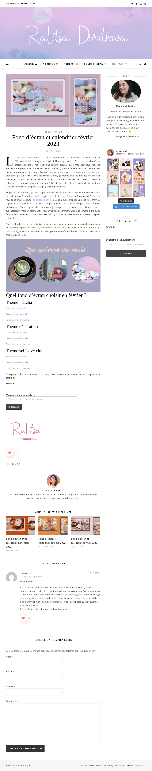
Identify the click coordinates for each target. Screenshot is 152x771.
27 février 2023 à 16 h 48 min (31, 577)
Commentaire (13, 700)
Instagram (139, 765)
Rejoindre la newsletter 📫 (20, 3)
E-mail (10, 671)
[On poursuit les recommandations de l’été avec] (139, 165)
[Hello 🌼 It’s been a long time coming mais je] (113, 190)
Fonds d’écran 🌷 (95, 63)
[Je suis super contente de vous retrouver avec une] (126, 190)
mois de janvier (25, 157)
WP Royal (25, 765)
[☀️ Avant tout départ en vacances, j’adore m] (113, 177)
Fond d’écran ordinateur (18, 319)
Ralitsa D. (15, 463)
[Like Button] (9, 453)
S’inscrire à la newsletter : (20, 394)
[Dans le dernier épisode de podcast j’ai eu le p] (139, 190)
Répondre (95, 572)
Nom (9, 656)
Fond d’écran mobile (16, 308)
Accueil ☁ (30, 63)
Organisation (53, 132)
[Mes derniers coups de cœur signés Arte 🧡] (126, 165)
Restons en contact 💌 (91, 765)
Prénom (10, 383)
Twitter (121, 765)
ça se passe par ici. (43, 199)
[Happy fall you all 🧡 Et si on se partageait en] (139, 177)
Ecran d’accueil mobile (17, 314)
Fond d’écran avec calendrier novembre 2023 (18, 542)
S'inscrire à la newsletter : (120, 239)
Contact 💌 (120, 63)
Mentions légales (109, 765)
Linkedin (129, 765)
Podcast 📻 (71, 63)
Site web (10, 686)
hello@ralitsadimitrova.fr (127, 136)
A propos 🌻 (50, 63)
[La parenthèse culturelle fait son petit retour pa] (126, 177)
